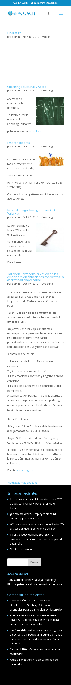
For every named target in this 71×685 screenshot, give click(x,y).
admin (16, 36)
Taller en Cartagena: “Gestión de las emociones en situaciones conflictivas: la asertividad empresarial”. (35, 277)
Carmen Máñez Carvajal (24, 600)
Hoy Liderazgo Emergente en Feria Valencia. (31, 211)
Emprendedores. (18, 143)
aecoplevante (37, 131)
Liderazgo (14, 33)
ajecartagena (25, 470)
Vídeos (46, 36)
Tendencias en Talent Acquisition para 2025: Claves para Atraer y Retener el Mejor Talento (37, 503)
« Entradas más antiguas (22, 482)
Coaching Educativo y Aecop (27, 87)
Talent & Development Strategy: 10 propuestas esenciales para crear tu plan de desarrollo (36, 539)
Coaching (47, 90)
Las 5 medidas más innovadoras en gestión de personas (36, 639)
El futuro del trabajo (22, 549)
